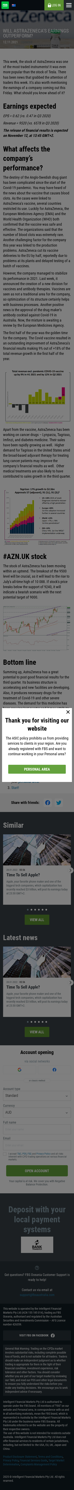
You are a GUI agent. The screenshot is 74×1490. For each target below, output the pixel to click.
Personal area (37, 769)
